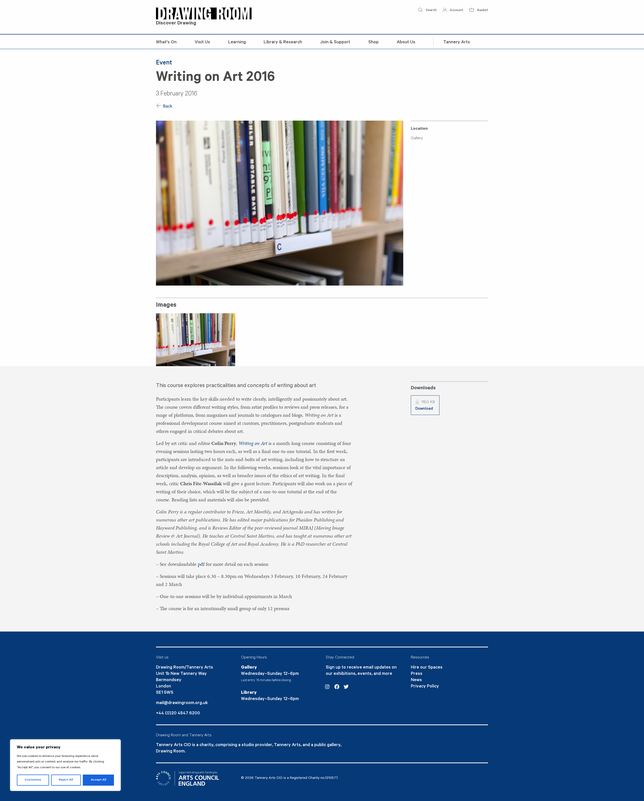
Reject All (66, 780)
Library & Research (283, 42)
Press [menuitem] (416, 674)
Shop (373, 42)
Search (430, 11)
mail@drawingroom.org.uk (182, 703)
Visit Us (202, 42)
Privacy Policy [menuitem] (425, 686)
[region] (65, 765)
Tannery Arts (456, 42)
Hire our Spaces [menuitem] (426, 667)
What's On (166, 42)
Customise (33, 780)
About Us (406, 42)
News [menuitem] (416, 680)
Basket (482, 11)
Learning (237, 42)
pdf (201, 564)
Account (456, 11)
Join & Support (335, 42)
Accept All (98, 780)
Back (167, 106)
